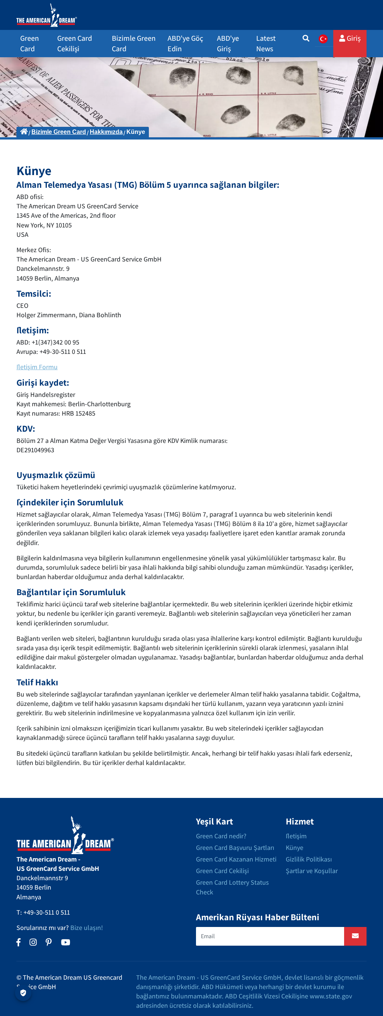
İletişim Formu (37, 366)
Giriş (353, 38)
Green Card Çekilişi (222, 870)
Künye (294, 847)
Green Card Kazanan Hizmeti (236, 859)
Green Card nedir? (221, 836)
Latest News (266, 43)
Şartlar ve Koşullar (312, 870)
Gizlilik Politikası (309, 859)
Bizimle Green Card (58, 132)
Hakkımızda (106, 132)
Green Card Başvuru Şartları (235, 847)
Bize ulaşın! (86, 927)
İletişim (296, 836)
